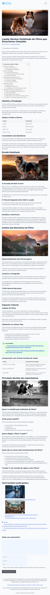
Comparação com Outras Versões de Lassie (16, 88)
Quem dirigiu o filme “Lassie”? (13, 94)
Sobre (29, 585)
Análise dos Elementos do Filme (12, 77)
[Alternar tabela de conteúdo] (27, 64)
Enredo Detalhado (8, 71)
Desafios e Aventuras (11, 75)
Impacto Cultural (8, 83)
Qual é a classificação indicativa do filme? (15, 91)
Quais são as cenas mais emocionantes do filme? (17, 95)
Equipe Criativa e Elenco (11, 67)
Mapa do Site (39, 585)
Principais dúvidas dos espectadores (13, 89)
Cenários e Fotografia (11, 80)
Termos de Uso (23, 585)
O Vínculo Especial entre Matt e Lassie (15, 74)
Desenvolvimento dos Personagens (14, 78)
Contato (33, 585)
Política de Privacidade (12, 585)
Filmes (6, 522)
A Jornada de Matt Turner (12, 72)
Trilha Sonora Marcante (11, 81)
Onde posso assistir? (11, 92)
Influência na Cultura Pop (12, 86)
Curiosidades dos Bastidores (12, 69)
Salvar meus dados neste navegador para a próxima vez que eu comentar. (24, 567)
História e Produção (8, 66)
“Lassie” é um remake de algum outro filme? (16, 97)
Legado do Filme (9, 85)
